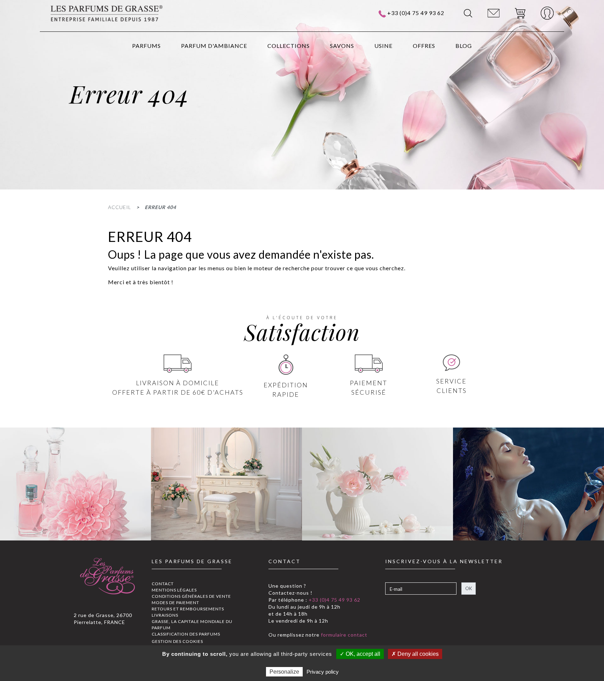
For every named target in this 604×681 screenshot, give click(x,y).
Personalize (284, 672)
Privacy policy (323, 672)
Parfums (146, 45)
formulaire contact (343, 635)
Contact (163, 583)
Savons (342, 45)
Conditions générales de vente (191, 596)
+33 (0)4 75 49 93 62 (415, 12)
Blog (463, 45)
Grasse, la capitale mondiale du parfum (192, 624)
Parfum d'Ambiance (214, 45)
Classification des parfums (186, 634)
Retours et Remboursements (188, 608)
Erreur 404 (160, 207)
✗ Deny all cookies (415, 654)
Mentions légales (174, 590)
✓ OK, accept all (360, 654)
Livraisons (165, 615)
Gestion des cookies (177, 641)
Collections (288, 45)
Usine (383, 45)
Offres (424, 45)
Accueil (119, 207)
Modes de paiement (175, 602)
